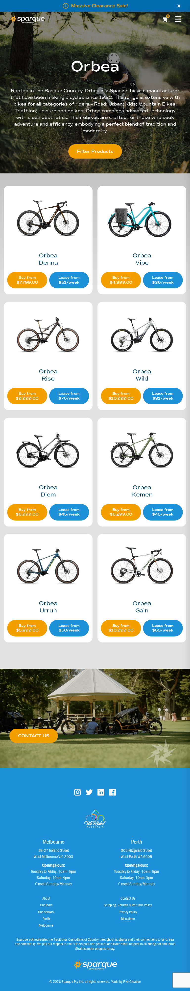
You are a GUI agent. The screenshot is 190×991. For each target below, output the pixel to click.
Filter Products (95, 151)
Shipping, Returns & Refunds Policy (128, 904)
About (46, 898)
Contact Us (127, 898)
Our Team (46, 904)
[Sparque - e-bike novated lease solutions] (27, 19)
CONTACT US (33, 736)
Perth (46, 918)
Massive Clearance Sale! (99, 5)
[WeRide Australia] (95, 818)
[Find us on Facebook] (112, 792)
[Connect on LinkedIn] (100, 792)
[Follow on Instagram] (77, 792)
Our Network (46, 911)
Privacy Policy (128, 911)
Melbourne (46, 925)
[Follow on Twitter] (89, 792)
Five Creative (132, 981)
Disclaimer (128, 918)
